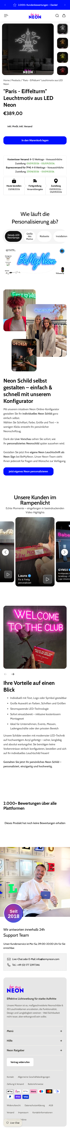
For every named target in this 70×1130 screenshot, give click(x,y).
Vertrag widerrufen (20, 1062)
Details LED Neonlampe (13, 236)
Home (6, 80)
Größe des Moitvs (29, 236)
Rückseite (44, 236)
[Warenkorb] (63, 15)
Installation (61, 236)
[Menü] (6, 15)
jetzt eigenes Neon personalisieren (28, 471)
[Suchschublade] (57, 15)
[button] (5, 552)
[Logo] (35, 15)
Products (16, 80)
